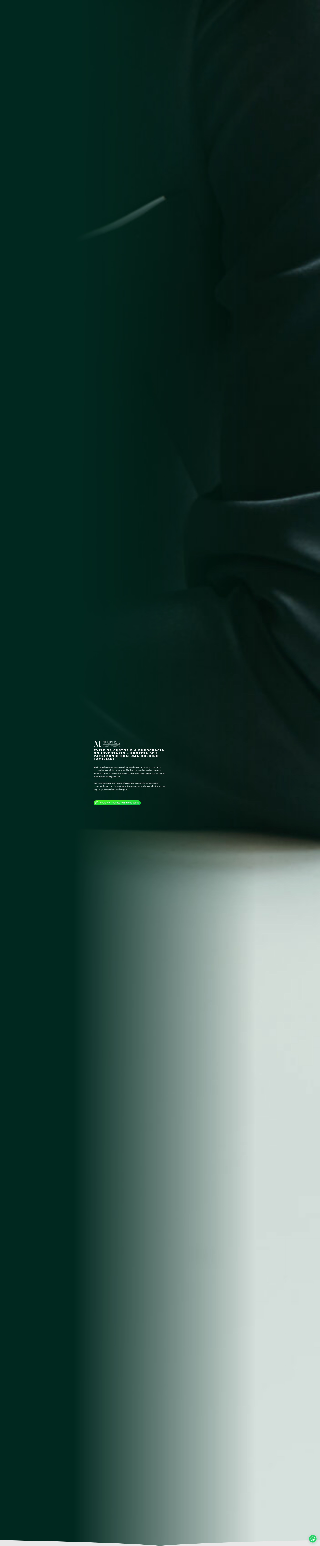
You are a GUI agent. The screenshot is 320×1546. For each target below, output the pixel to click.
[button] (312, 1539)
